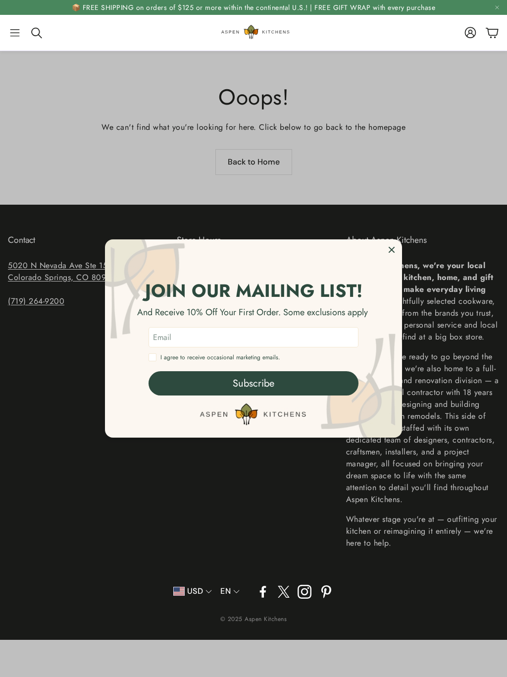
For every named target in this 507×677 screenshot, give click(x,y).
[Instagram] (304, 592)
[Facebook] (263, 592)
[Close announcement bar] (497, 7)
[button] (15, 33)
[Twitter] (284, 592)
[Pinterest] (326, 592)
